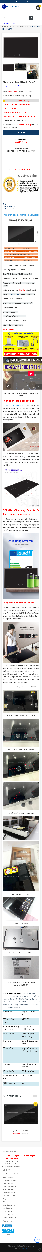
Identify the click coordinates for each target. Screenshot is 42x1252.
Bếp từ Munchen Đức (19, 26)
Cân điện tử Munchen (9, 1217)
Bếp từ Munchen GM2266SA (21, 1131)
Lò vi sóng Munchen (9, 1195)
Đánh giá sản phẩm (9, 209)
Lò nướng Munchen (9, 1192)
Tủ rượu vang (7, 1202)
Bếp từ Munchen (8, 1177)
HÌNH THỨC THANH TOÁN (21, 1)
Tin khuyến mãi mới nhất (10, 1174)
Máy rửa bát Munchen (9, 1186)
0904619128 (21, 141)
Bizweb (25, 1248)
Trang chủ (5, 26)
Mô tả (4, 204)
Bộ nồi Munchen (8, 1189)
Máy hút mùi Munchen (10, 1183)
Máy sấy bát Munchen (10, 1199)
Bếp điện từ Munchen (9, 1180)
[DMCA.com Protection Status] (8, 1230)
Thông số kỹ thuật (9, 206)
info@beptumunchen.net (12, 1166)
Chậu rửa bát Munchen (10, 1205)
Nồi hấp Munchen (8, 1214)
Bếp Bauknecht (7, 1211)
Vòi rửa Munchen (8, 1208)
